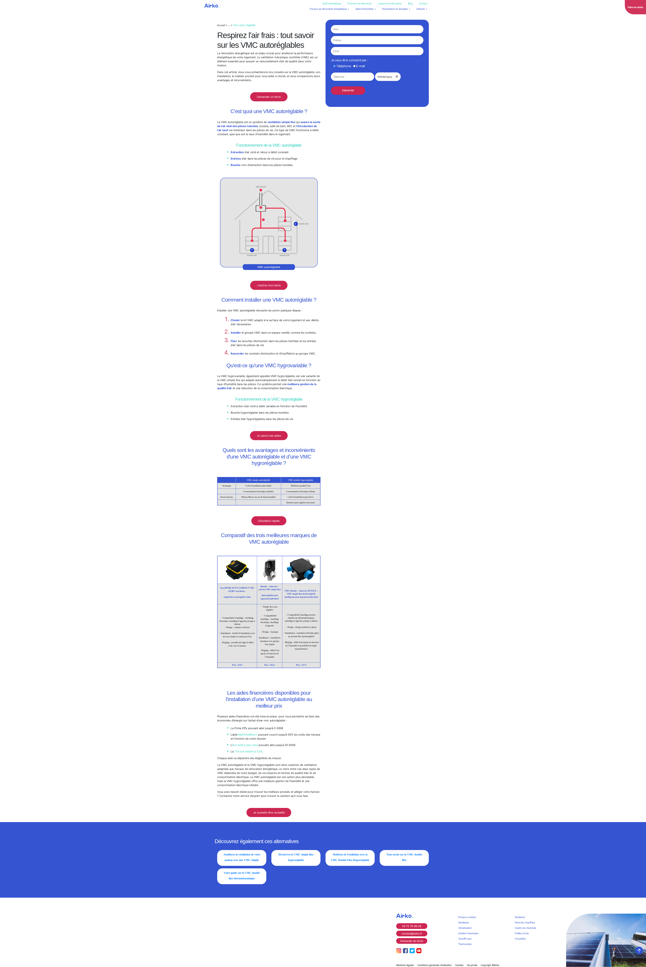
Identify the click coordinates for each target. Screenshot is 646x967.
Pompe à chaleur (467, 917)
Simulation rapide (269, 520)
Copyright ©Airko (490, 965)
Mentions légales (405, 965)
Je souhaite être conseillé (269, 812)
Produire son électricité (359, 3)
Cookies (459, 965)
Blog (410, 3)
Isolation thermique (468, 933)
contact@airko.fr (411, 933)
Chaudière (520, 938)
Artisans (420, 8)
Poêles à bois (522, 933)
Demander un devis (269, 96)
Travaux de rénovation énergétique (328, 8)
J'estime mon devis (269, 285)
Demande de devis (411, 941)
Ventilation (463, 922)
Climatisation (465, 927)
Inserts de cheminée (525, 927)
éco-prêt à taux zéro (245, 745)
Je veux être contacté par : (349, 60)
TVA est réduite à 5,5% (248, 751)
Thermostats (465, 944)
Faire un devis (635, 7)
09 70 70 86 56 (411, 926)
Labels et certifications (390, 3)
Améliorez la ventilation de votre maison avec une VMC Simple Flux (241, 860)
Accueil (221, 25)
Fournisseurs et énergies (395, 8)
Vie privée (472, 965)
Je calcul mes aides (269, 435)
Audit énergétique (331, 3)
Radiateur (520, 917)
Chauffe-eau (465, 938)
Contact (423, 3)
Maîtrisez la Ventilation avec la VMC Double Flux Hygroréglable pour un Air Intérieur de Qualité (350, 860)
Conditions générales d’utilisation (434, 965)
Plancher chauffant (525, 922)
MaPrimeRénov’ (247, 734)
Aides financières (364, 8)
